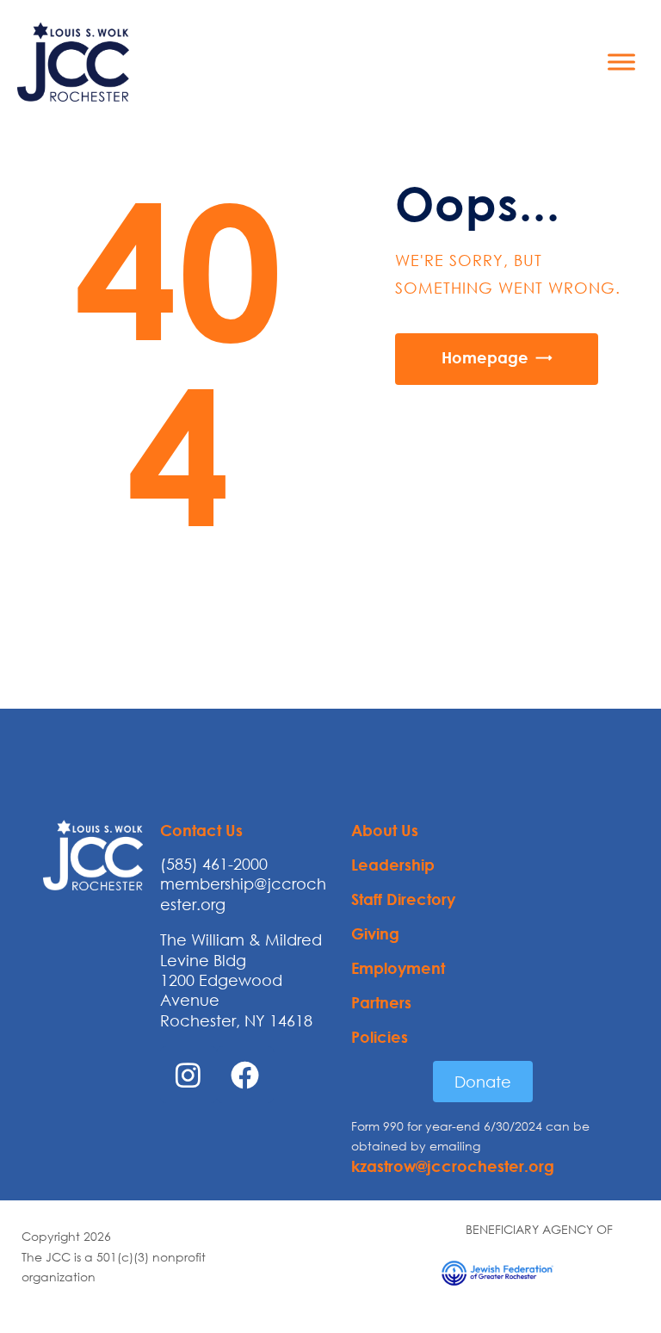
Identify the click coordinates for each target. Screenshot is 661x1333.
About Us (384, 830)
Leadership (393, 864)
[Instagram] (188, 1074)
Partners (381, 1002)
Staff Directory (403, 899)
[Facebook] (245, 1074)
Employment (398, 967)
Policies (379, 1036)
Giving (375, 933)
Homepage (485, 357)
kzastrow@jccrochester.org (452, 1165)
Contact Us (201, 830)
